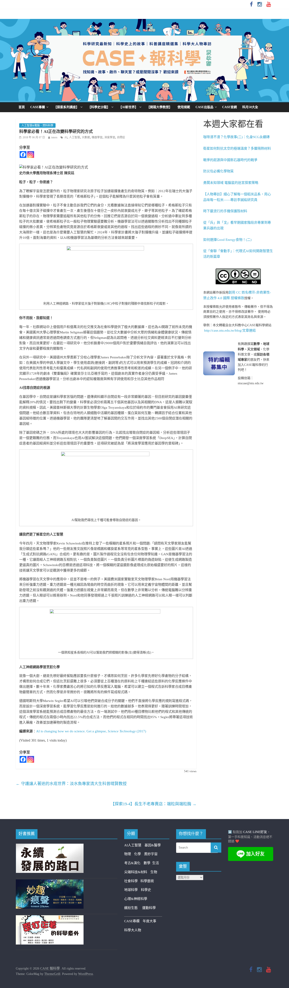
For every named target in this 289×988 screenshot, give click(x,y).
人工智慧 (74, 137)
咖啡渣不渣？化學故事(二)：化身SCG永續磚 (236, 137)
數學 (148, 863)
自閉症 (121, 137)
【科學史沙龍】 (99, 107)
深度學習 (109, 137)
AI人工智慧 (132, 845)
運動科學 (149, 908)
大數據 (86, 137)
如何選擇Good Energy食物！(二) (227, 239)
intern (54, 137)
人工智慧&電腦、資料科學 (37, 125)
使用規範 (183, 107)
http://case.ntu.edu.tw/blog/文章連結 (230, 330)
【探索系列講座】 (66, 107)
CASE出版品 (204, 107)
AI (65, 137)
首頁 (22, 107)
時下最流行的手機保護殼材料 (225, 211)
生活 (155, 863)
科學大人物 (132, 930)
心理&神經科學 (135, 899)
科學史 (146, 890)
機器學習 (97, 137)
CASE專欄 (37, 107)
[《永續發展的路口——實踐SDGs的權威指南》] (50, 846)
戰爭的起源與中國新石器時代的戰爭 (230, 160)
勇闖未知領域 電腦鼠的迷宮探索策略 (230, 182)
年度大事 (149, 921)
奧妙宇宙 (151, 854)
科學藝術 (147, 881)
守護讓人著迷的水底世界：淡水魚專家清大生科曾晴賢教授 (71, 783)
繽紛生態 (133, 908)
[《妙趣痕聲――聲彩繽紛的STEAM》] (50, 882)
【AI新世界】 (128, 107)
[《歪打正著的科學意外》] (50, 918)
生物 (153, 872)
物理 (127, 854)
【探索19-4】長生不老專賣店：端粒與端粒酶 (153, 804)
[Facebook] (23, 154)
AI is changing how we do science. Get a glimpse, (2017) (91, 731)
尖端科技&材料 (135, 872)
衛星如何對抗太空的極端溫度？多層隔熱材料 (237, 148)
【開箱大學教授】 (159, 107)
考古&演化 (132, 863)
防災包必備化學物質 (218, 171)
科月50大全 (250, 107)
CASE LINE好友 (255, 832)
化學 (137, 854)
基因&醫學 (152, 845)
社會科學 (132, 881)
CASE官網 (229, 107)
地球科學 (131, 890)
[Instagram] (30, 154)
